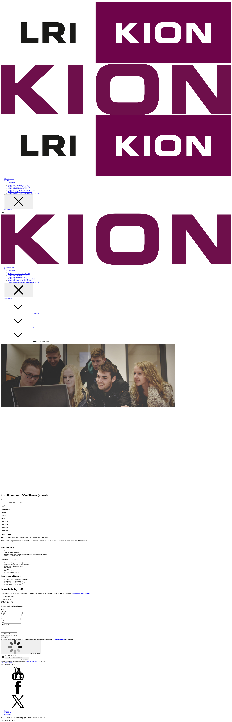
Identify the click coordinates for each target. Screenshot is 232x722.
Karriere (6, 180)
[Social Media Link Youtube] (18, 680)
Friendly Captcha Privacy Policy (33, 661)
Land (2, 622)
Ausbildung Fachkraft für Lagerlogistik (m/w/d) (21, 190)
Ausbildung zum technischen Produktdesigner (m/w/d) (23, 193)
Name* (3, 609)
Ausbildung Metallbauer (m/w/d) (17, 188)
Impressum (7, 712)
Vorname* (4, 611)
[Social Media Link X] (18, 707)
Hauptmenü (11, 182)
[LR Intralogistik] (116, 176)
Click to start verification (16, 657)
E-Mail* (3, 613)
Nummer (3, 617)
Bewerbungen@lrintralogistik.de (80, 593)
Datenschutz (7, 714)
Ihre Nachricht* (5, 624)
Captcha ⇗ (25, 659)
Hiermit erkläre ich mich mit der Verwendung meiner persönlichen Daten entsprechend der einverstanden (38, 639)
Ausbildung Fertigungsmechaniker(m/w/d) (20, 192)
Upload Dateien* (6, 633)
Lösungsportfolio (9, 179)
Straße (3, 615)
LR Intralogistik (36, 313)
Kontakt (6, 711)
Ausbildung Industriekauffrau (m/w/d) (19, 185)
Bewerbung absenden (34, 653)
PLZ (2, 619)
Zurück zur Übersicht (7, 662)
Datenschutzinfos (60, 639)
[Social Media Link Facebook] (18, 694)
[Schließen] (18, 201)
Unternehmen (8, 209)
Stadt (2, 620)
